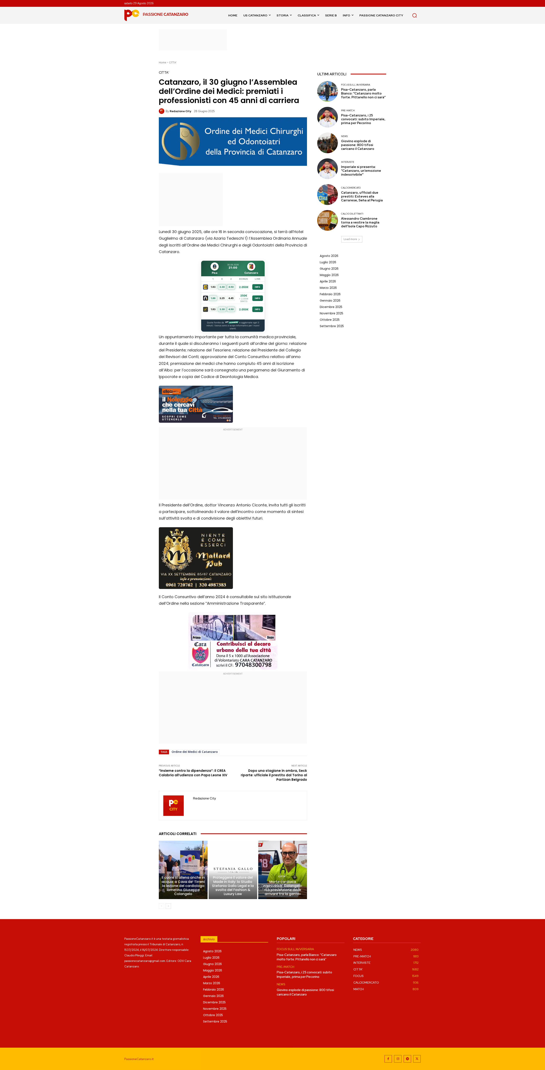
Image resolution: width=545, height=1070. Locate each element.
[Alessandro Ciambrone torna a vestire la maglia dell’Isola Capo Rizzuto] (327, 220)
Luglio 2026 (328, 262)
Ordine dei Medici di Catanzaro (195, 752)
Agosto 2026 (329, 256)
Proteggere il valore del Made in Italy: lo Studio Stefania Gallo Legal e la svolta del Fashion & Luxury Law (233, 885)
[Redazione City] (162, 111)
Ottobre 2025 (330, 320)
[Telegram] (407, 1059)
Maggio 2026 (329, 275)
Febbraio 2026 (330, 294)
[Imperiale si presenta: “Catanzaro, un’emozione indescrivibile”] (327, 168)
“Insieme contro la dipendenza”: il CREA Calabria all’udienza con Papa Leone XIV (193, 772)
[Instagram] (398, 1059)
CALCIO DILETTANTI (352, 214)
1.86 (213, 298)
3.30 (222, 286)
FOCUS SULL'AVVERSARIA (355, 85)
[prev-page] (161, 906)
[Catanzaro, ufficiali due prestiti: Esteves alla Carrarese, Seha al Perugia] (327, 194)
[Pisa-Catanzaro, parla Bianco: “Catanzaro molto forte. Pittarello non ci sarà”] (327, 91)
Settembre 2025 (332, 326)
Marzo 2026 (328, 288)
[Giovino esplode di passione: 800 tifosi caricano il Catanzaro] (327, 143)
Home (162, 62)
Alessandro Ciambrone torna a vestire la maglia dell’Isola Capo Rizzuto (360, 222)
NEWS (344, 136)
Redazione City (180, 111)
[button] (414, 15)
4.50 (231, 286)
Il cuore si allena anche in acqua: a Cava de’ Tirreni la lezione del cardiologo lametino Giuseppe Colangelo (183, 885)
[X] (417, 1059)
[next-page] (168, 906)
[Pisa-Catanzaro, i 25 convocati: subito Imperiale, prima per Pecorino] (327, 117)
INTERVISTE (347, 162)
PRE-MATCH (348, 110)
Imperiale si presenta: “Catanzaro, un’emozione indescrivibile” (361, 171)
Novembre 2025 (331, 313)
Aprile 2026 (328, 281)
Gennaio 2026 (330, 300)
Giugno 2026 (329, 268)
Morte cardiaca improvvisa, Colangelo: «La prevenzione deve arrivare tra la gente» (283, 888)
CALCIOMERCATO (351, 188)
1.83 (213, 286)
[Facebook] (388, 1059)
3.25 (222, 298)
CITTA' (173, 62)
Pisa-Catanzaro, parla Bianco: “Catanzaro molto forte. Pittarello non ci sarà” (363, 93)
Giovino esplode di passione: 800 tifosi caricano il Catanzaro (357, 145)
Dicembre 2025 (331, 307)
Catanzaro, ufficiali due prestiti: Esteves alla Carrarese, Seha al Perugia (362, 196)
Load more (350, 239)
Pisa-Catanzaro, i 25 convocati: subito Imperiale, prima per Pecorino (363, 119)
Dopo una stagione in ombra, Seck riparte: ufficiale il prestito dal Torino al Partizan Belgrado (274, 775)
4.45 (231, 298)
